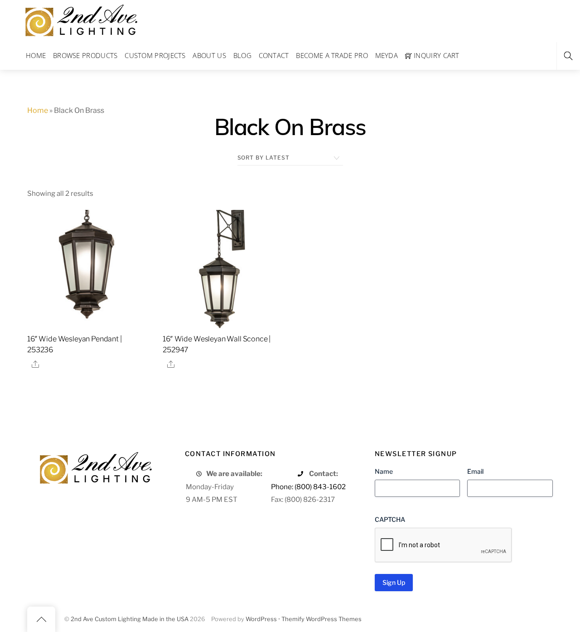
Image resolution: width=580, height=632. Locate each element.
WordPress (261, 619)
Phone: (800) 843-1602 (308, 486)
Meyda (386, 55)
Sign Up (393, 582)
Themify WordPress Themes (321, 619)
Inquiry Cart (435, 55)
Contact (274, 55)
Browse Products (85, 55)
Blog (242, 55)
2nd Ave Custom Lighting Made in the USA (129, 619)
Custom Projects (155, 55)
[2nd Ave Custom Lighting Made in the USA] (81, 19)
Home (36, 55)
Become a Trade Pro (331, 55)
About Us (209, 55)
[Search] (568, 56)
